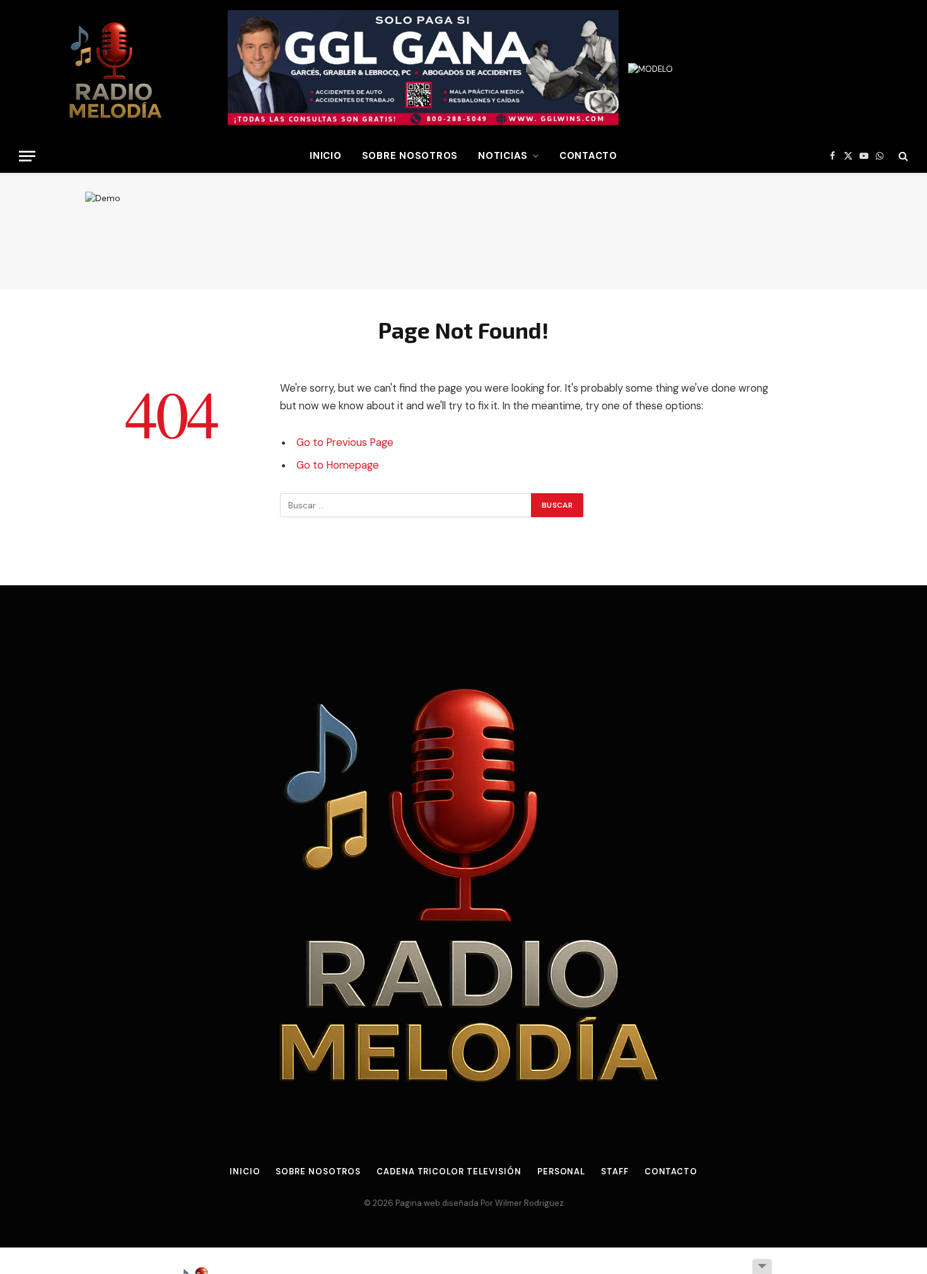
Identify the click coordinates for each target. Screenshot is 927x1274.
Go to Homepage (337, 465)
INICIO (326, 155)
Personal (561, 1171)
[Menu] (27, 156)
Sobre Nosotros (410, 155)
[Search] (902, 156)
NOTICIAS (503, 155)
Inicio (245, 1171)
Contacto (588, 155)
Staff (615, 1171)
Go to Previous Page (345, 442)
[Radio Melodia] (114, 69)
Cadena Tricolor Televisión (449, 1171)
